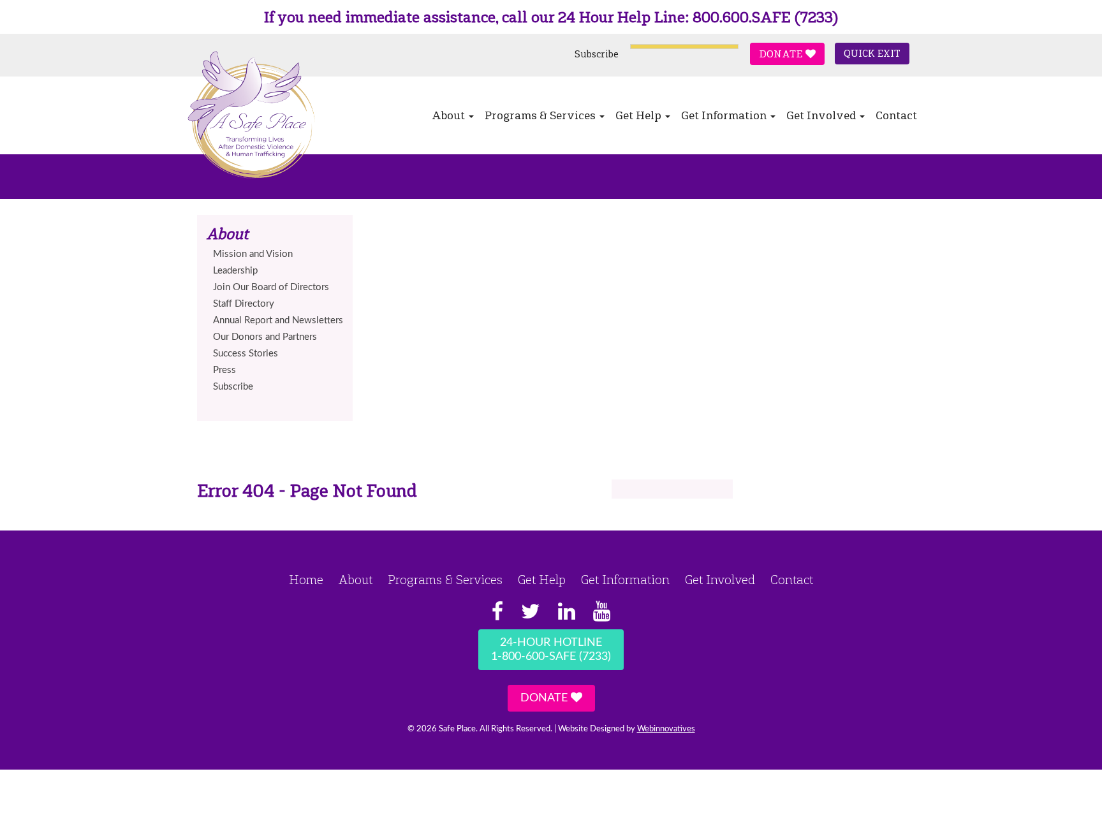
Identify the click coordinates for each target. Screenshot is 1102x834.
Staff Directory (243, 304)
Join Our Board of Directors (271, 287)
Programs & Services (541, 115)
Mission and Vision (253, 254)
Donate (782, 54)
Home (306, 579)
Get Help (639, 115)
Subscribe (597, 54)
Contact (896, 115)
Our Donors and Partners (265, 337)
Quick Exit (872, 53)
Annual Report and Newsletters (278, 320)
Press (224, 370)
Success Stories (245, 353)
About (449, 115)
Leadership (235, 270)
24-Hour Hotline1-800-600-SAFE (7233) (551, 649)
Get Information (725, 115)
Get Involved (822, 115)
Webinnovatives (666, 729)
